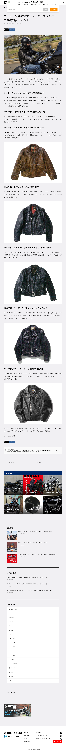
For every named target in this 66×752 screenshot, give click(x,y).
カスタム (11, 626)
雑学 (10, 680)
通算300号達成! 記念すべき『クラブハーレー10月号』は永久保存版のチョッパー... (30, 590)
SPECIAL (26, 732)
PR (9, 613)
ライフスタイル (13, 668)
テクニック (12, 642)
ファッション (19, 23)
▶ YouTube (57, 741)
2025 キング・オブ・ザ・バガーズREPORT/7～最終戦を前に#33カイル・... (27, 577)
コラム (13, 23)
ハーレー (44, 450)
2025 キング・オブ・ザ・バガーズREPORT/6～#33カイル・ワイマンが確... (27, 584)
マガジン (11, 659)
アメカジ (9, 450)
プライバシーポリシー (42, 735)
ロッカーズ (32, 451)
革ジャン (38, 451)
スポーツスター (34, 450)
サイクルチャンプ (16, 450)
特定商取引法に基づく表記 (43, 738)
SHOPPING (39, 732)
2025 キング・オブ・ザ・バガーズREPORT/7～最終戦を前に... (35, 531)
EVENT (25, 738)
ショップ (11, 634)
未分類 (11, 676)
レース (11, 672)
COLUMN (26, 735)
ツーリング (12, 638)
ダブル (39, 450)
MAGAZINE (27, 741)
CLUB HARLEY (13, 609)
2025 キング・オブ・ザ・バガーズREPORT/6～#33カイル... (34, 543)
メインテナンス (13, 663)
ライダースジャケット (16, 451)
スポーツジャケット (25, 450)
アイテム (11, 617)
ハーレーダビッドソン (51, 450)
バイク (8, 451)
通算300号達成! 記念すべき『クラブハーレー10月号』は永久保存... (37, 554)
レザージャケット (26, 451)
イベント (11, 621)
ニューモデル (12, 647)
